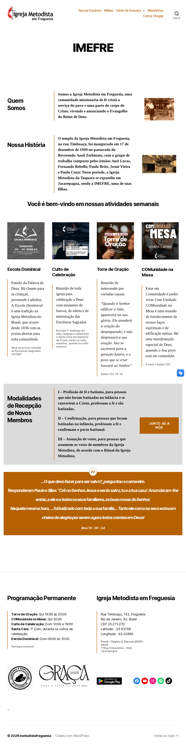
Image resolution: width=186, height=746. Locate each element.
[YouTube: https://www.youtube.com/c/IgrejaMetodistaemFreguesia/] (144, 681)
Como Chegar (153, 16)
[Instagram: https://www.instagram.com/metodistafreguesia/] (152, 681)
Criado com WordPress (72, 736)
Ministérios (156, 10)
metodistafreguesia (35, 736)
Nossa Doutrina (90, 10)
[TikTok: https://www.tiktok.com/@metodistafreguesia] (168, 681)
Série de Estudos (128, 10)
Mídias (108, 10)
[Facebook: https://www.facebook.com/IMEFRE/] (137, 681)
